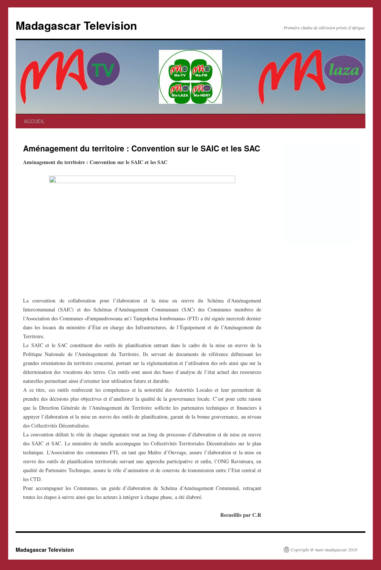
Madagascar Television (76, 25)
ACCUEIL (34, 121)
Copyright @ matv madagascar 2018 (324, 550)
